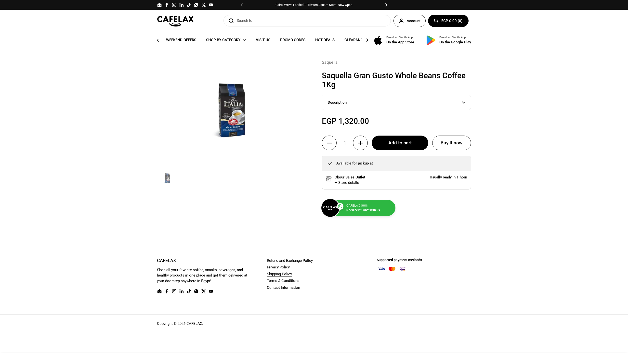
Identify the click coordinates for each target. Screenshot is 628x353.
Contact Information (283, 287)
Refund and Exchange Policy (290, 260)
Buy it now (451, 143)
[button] (448, 21)
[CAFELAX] (175, 21)
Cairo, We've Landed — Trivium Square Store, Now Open (313, 4)
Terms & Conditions (283, 280)
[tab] (347, 183)
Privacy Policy (278, 267)
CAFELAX (194, 323)
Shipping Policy (279, 274)
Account (413, 21)
